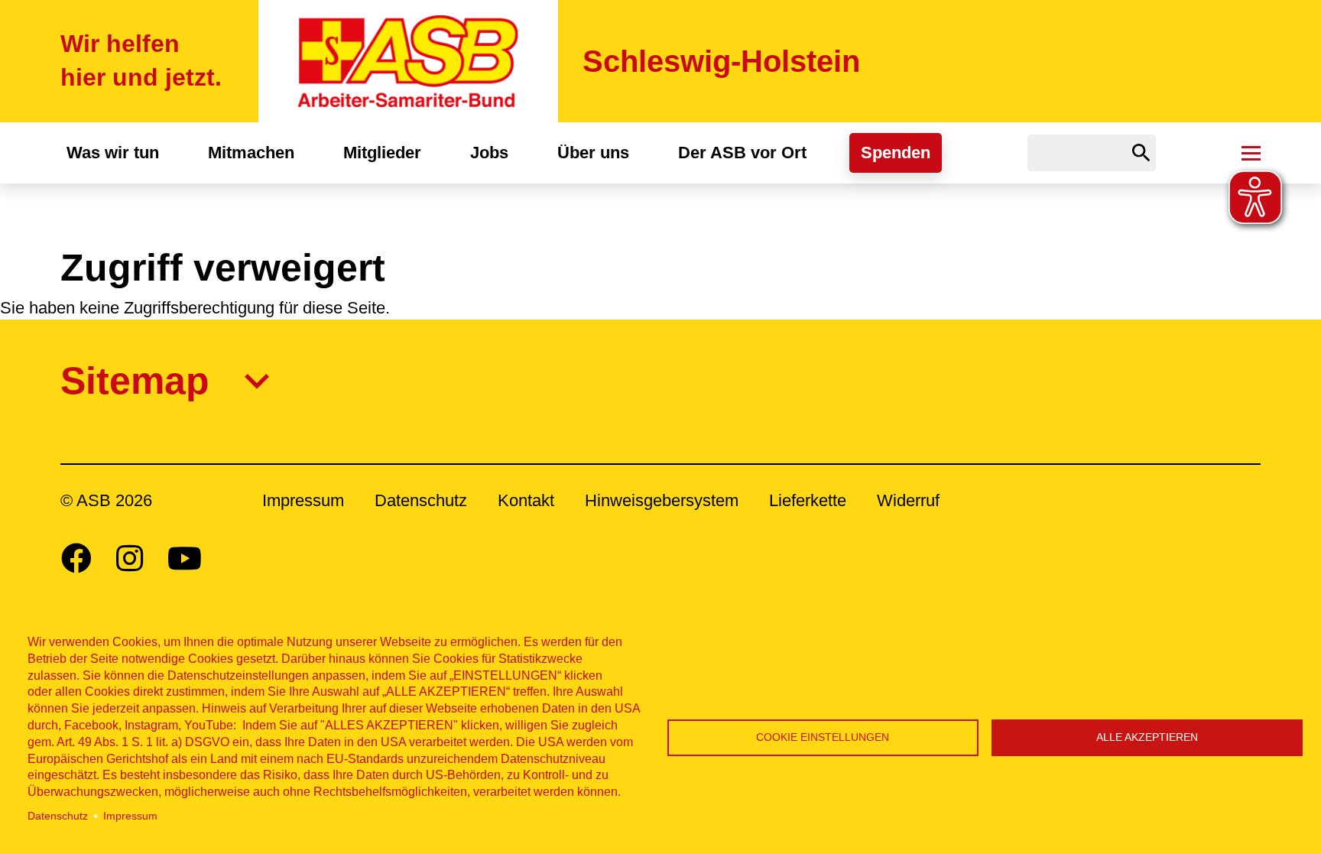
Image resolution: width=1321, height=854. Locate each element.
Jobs (489, 152)
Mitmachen (251, 152)
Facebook (76, 558)
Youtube (184, 558)
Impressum (130, 816)
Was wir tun (113, 152)
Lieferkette (807, 500)
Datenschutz (58, 816)
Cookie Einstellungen (822, 737)
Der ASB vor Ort (742, 152)
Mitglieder (382, 152)
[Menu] (1251, 152)
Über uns (593, 152)
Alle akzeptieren (1147, 737)
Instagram (129, 558)
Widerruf (908, 500)
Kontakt (526, 500)
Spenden (895, 152)
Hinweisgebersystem (661, 500)
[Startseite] (408, 61)
